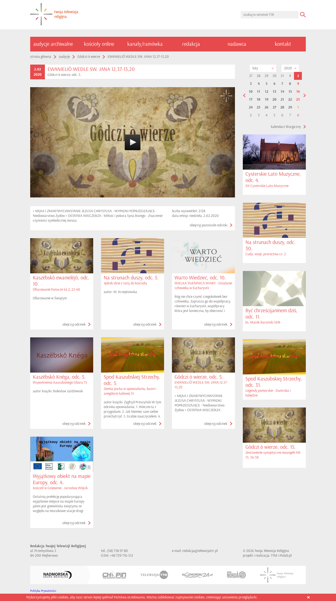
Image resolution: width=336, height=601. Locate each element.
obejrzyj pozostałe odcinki (208, 225)
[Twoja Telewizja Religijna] (276, 575)
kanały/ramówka (145, 44)
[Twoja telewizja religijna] (54, 14)
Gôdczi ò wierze (88, 56)
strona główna (40, 56)
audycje (64, 56)
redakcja (191, 44)
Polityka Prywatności (43, 591)
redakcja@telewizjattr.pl (200, 550)
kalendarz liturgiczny (286, 126)
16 (298, 91)
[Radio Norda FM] (236, 574)
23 (298, 99)
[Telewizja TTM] (154, 575)
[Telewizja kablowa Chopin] (114, 575)
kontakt (283, 44)
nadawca (237, 44)
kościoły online (99, 44)
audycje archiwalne (53, 44)
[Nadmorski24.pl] (197, 575)
